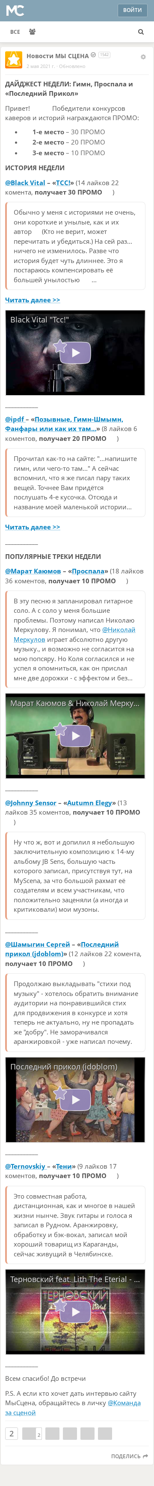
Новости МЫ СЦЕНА (58, 56)
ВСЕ (15, 31)
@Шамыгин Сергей (37, 944)
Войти (132, 10)
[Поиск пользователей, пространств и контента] (141, 32)
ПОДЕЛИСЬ (126, 1456)
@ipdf (15, 419)
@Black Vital (25, 182)
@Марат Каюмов (33, 571)
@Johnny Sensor (30, 802)
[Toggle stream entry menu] (143, 56)
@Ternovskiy (26, 1166)
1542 (104, 54)
